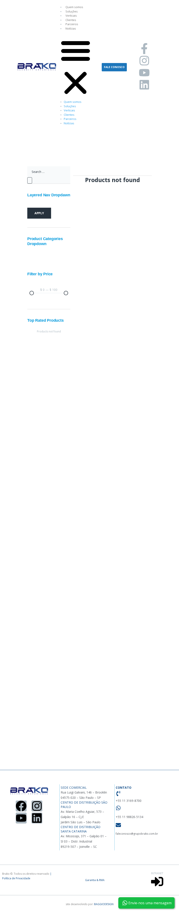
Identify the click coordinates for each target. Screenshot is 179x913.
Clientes (70, 20)
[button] (75, 67)
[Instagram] (144, 60)
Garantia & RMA (95, 880)
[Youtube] (144, 72)
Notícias (70, 28)
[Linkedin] (144, 84)
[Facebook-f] (144, 48)
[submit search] (29, 180)
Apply (39, 213)
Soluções (71, 11)
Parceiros (71, 24)
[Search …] (48, 172)
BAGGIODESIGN (104, 904)
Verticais (71, 16)
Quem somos (74, 7)
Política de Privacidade (16, 878)
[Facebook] (21, 806)
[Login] (157, 886)
